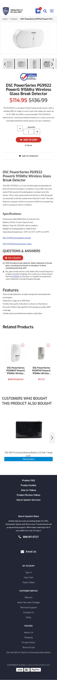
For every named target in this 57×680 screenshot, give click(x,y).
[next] (52, 438)
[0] (38, 11)
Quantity (31, 127)
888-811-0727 (31, 537)
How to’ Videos (28, 490)
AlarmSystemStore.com (37, 665)
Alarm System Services (28, 499)
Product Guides (28, 485)
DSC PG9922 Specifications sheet (17, 244)
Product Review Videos (28, 495)
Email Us (31, 551)
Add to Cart (30, 139)
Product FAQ (28, 480)
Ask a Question (14, 258)
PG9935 (15, 276)
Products (14, 19)
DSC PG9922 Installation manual (17, 238)
